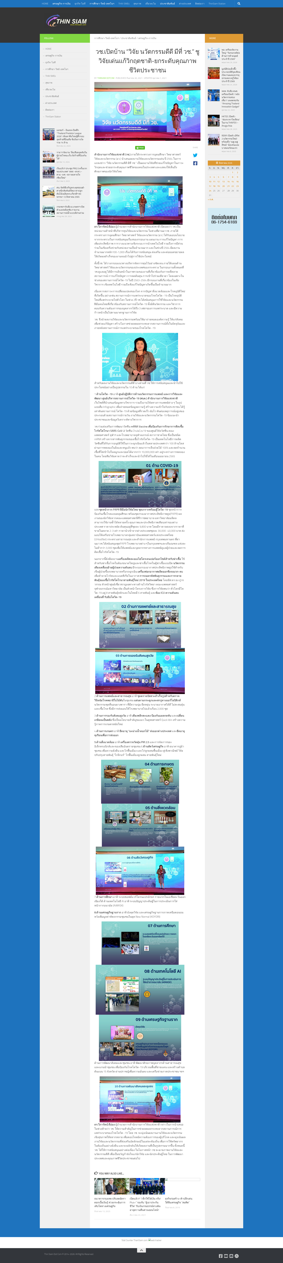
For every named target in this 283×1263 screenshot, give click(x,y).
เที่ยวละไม (150, 3)
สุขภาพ (137, 3)
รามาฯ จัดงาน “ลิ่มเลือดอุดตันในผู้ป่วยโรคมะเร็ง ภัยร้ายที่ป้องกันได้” (72, 155)
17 (210, 186)
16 (237, 181)
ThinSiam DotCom (105, 78)
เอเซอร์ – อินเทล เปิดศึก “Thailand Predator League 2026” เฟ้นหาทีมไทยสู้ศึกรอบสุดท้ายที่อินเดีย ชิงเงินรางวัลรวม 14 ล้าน (70, 136)
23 (237, 186)
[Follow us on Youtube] (226, 1256)
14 (228, 181)
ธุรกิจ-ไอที (80, 3)
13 (223, 181)
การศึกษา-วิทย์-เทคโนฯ (102, 3)
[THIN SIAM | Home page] (66, 20)
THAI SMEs (123, 3)
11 (214, 181)
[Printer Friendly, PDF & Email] (140, 148)
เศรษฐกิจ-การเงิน (61, 3)
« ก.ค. (211, 199)
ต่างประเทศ (185, 3)
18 (214, 186)
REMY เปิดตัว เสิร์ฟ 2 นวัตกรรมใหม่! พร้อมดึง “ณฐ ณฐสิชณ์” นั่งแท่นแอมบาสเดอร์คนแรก (230, 141)
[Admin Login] (237, 1256)
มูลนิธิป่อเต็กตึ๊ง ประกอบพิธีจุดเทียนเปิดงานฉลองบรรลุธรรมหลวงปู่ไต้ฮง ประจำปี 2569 (231, 75)
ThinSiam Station (217, 3)
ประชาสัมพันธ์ (167, 3)
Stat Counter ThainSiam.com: (135, 1240)
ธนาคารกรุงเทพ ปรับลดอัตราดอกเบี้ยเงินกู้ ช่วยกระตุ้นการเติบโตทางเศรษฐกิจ (110, 1202)
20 (223, 186)
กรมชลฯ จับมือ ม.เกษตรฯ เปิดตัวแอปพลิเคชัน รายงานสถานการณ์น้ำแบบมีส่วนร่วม (70, 209)
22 (232, 186)
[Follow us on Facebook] (221, 1256)
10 (210, 181)
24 (210, 190)
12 (218, 181)
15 (232, 181)
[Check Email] (231, 1256)
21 (228, 186)
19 (218, 186)
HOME (45, 3)
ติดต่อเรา (199, 3)
